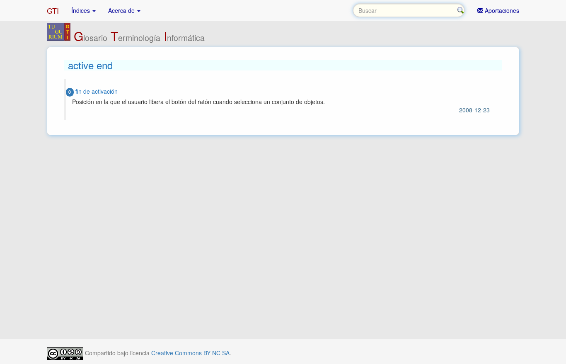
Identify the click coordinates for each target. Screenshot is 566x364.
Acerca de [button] (122, 10)
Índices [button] (81, 10)
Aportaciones (501, 10)
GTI (53, 10)
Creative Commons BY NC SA (190, 353)
